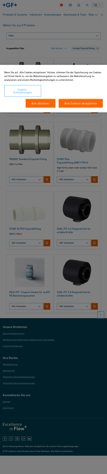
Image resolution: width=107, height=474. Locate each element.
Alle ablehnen (40, 103)
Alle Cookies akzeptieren (80, 103)
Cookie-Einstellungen (23, 91)
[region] (53, 88)
